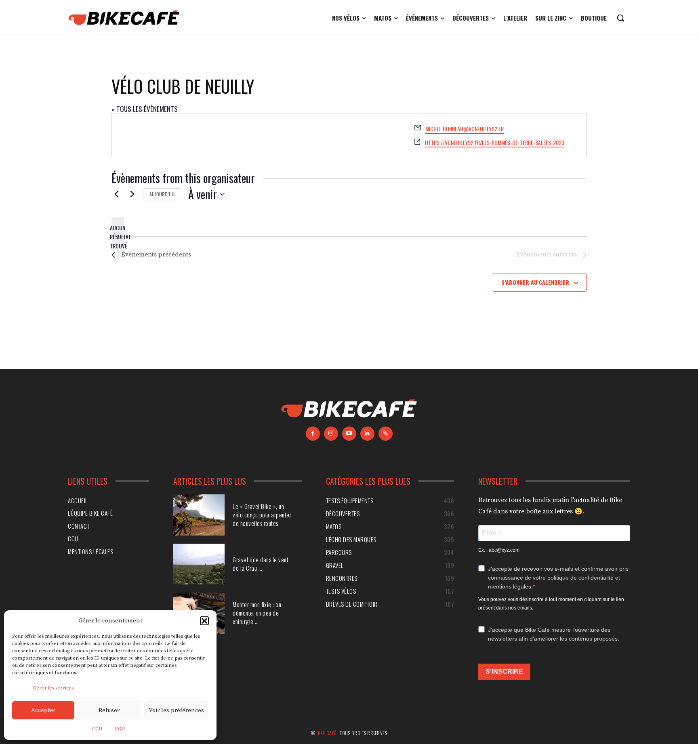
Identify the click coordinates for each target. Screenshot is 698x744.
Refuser (109, 710)
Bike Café (326, 732)
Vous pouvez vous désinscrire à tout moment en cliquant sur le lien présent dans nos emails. (551, 604)
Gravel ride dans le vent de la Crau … (260, 563)
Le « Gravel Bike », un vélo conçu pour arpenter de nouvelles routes (262, 515)
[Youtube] (349, 434)
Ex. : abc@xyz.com (498, 550)
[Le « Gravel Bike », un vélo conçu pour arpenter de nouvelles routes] (199, 515)
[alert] (117, 237)
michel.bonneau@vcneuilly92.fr (464, 128)
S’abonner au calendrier (535, 282)
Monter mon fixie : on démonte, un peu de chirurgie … (257, 613)
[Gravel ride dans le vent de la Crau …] (199, 564)
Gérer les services (53, 688)
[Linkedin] (367, 434)
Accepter (43, 710)
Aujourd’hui (162, 194)
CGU (97, 729)
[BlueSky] (385, 434)
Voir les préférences (176, 710)
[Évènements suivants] (132, 194)
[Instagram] (331, 434)
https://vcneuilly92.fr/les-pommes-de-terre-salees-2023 (494, 142)
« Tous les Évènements (144, 109)
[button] (204, 621)
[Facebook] (313, 434)
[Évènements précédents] (116, 194)
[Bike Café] (124, 18)
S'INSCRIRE (504, 671)
